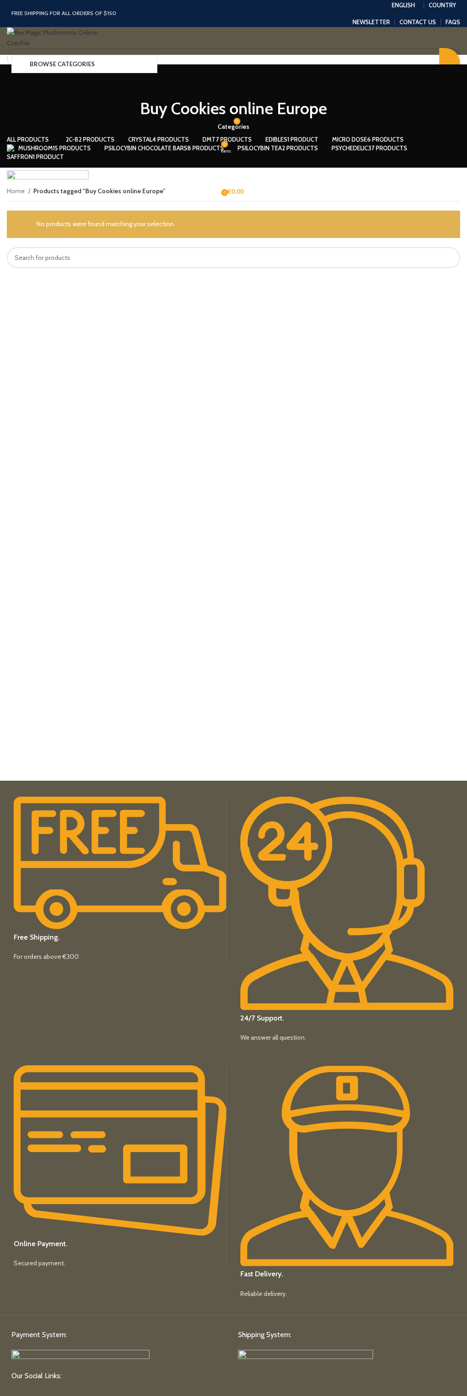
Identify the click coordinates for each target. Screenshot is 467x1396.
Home (16, 191)
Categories (233, 126)
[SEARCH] (449, 257)
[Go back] (233, 82)
